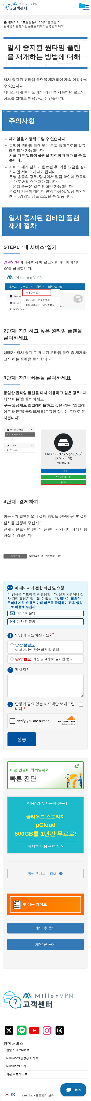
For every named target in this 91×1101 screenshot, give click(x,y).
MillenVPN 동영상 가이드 (22, 1058)
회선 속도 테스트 (16, 1074)
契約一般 (55, 556)
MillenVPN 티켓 (16, 1066)
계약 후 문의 (26, 613)
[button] (45, 873)
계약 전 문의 (26, 621)
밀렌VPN (11, 262)
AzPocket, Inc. (24, 1095)
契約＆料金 (36, 556)
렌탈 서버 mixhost (17, 1050)
